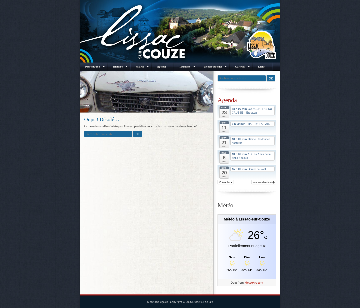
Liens (261, 66)
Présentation (92, 66)
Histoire (118, 66)
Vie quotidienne (213, 66)
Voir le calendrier (262, 182)
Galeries (240, 66)
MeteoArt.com (254, 282)
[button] (226, 182)
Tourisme (184, 66)
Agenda (161, 66)
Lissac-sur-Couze (202, 302)
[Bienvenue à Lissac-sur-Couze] (180, 61)
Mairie (140, 66)
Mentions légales (157, 302)
